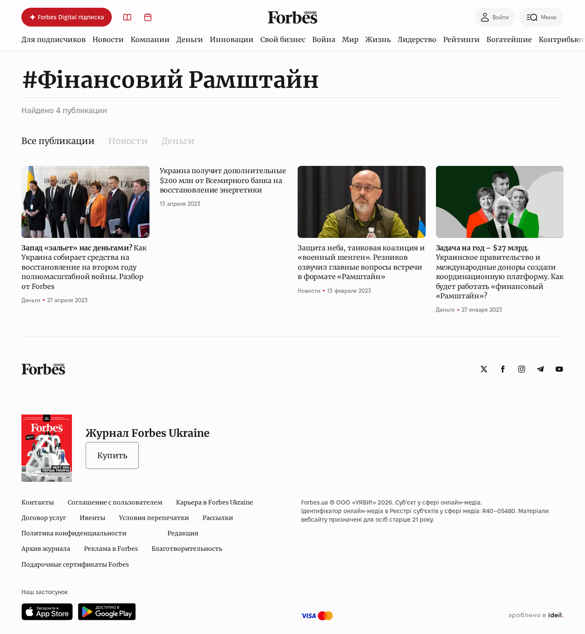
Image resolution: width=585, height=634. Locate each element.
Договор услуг (43, 518)
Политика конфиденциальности (73, 533)
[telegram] (540, 369)
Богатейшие (509, 39)
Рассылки (218, 518)
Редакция (182, 533)
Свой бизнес (282, 39)
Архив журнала (45, 549)
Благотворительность (187, 549)
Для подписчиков (53, 39)
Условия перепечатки (154, 518)
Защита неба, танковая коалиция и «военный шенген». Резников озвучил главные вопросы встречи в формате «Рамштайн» (361, 262)
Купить (112, 455)
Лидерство (416, 39)
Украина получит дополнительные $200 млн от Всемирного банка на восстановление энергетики (223, 180)
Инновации (232, 39)
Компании (150, 39)
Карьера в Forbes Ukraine (214, 502)
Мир (350, 39)
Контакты (37, 502)
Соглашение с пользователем (115, 502)
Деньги (189, 39)
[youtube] (559, 369)
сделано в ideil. (536, 616)
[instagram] (521, 369)
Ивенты (92, 518)
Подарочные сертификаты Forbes (75, 564)
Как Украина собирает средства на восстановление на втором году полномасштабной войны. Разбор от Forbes (83, 267)
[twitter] (484, 369)
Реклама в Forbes (111, 549)
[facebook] (502, 369)
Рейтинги (461, 39)
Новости (108, 39)
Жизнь (378, 39)
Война (323, 39)
